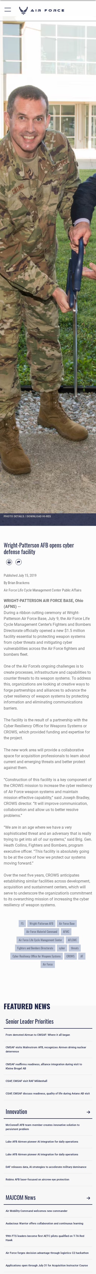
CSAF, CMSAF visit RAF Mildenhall (26, 1081)
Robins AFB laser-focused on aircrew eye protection (37, 1179)
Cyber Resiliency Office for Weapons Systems (37, 956)
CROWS (70, 956)
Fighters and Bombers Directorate (35, 948)
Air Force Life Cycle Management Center (40, 940)
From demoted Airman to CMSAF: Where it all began (38, 1034)
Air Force (48, 964)
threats (75, 948)
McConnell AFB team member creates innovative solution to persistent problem (43, 1127)
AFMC (66, 931)
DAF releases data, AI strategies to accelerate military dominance (46, 1167)
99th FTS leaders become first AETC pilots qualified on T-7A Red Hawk (45, 1238)
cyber (62, 948)
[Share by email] (18, 562)
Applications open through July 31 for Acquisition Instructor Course (47, 1265)
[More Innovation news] (88, 1112)
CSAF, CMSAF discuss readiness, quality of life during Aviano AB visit (48, 1093)
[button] (8, 10)
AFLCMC (72, 940)
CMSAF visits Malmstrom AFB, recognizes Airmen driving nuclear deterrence (46, 1049)
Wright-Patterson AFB (41, 923)
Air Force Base (67, 923)
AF (81, 956)
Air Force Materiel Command (41, 931)
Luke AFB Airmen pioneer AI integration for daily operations (42, 1141)
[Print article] (9, 562)
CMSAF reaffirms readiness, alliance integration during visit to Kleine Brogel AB (44, 1066)
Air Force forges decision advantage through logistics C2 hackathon (47, 1253)
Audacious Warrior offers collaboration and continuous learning (44, 1223)
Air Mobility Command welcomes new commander (36, 1211)
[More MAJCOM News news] (88, 1198)
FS (22, 923)
